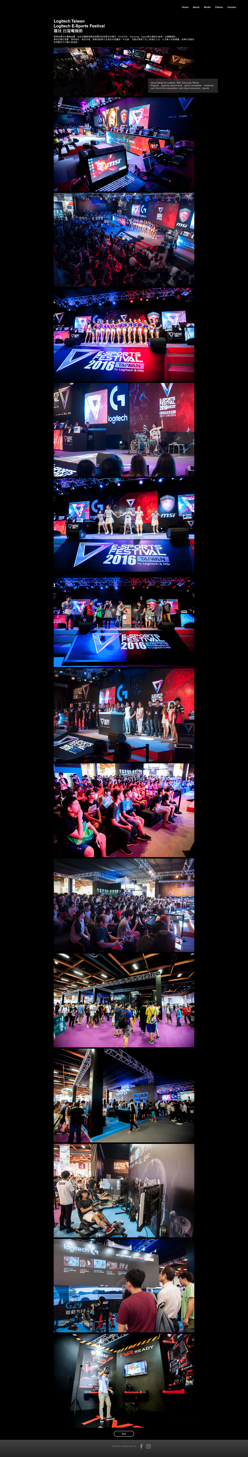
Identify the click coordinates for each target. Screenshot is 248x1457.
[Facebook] (141, 1446)
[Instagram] (148, 1446)
